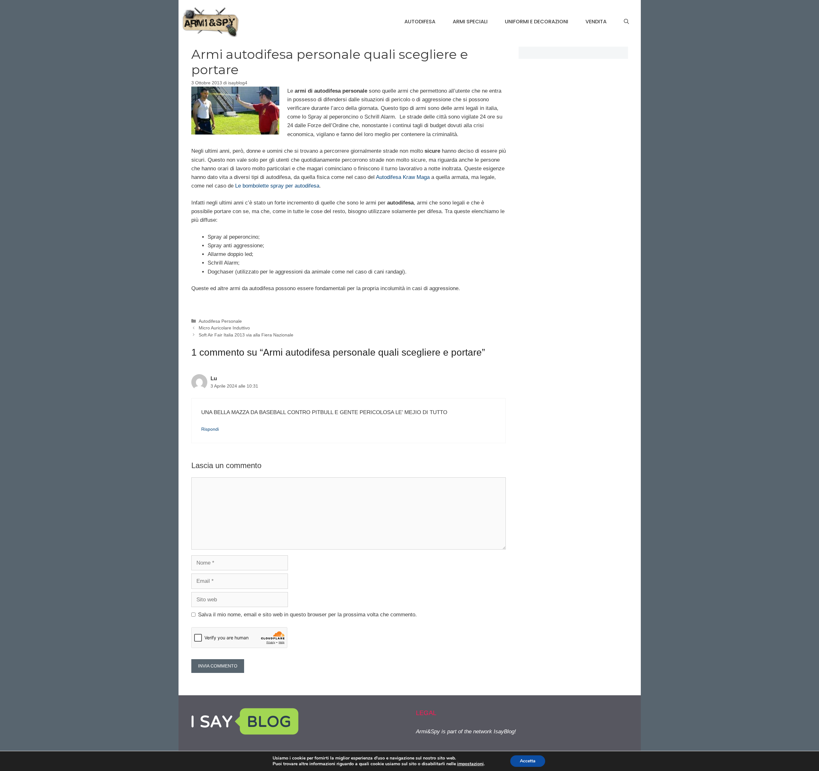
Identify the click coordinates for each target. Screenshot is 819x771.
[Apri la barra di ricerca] (626, 22)
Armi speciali (470, 21)
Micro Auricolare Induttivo (224, 327)
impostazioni (470, 764)
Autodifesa (419, 21)
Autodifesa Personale (220, 321)
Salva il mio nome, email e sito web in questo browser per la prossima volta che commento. (307, 615)
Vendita (596, 21)
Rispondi (210, 429)
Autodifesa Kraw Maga (403, 177)
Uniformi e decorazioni (536, 21)
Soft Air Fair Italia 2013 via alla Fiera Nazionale (246, 334)
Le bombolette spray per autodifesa (277, 186)
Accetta (528, 761)
